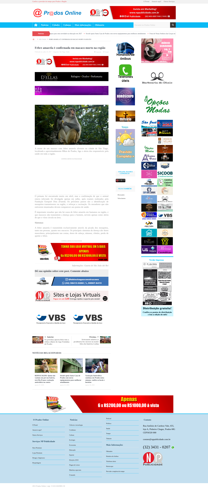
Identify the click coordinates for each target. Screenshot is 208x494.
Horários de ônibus (112, 456)
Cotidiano (72, 430)
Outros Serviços (169, 1)
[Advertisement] (71, 178)
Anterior (50, 337)
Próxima (92, 337)
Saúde (67, 52)
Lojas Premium (37, 453)
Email (106, 52)
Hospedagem (36, 463)
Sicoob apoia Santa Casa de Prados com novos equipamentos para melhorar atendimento (93, 34)
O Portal (146, 1)
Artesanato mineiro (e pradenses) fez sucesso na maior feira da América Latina (86, 342)
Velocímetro (122, 198)
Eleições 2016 (73, 460)
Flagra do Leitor (74, 465)
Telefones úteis (111, 461)
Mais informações (83, 25)
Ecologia (72, 440)
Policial (108, 418)
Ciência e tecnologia (76, 425)
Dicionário (121, 195)
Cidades (56, 25)
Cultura (71, 435)
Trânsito (109, 438)
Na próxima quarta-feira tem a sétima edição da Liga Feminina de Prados (56, 342)
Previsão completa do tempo (115, 471)
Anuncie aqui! (156, 1)
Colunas (67, 25)
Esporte (71, 455)
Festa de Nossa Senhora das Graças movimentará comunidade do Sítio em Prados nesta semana (159, 34)
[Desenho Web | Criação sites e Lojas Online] (153, 458)
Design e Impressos (38, 458)
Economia (72, 445)
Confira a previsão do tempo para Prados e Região (49, 1)
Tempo (108, 433)
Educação (72, 450)
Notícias (45, 25)
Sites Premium (37, 448)
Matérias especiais (75, 470)
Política (108, 423)
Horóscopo (109, 466)
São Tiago (62, 52)
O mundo (72, 475)
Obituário (99, 25)
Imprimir (98, 52)
